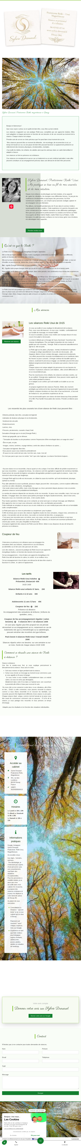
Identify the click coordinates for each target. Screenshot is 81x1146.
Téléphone (45, 1057)
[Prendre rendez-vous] (11, 190)
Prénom (45, 1049)
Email (4, 1057)
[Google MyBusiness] (11, 206)
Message (5, 1074)
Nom (3, 1049)
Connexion (75, 1139)
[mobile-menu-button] (40, 1140)
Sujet (4, 1066)
